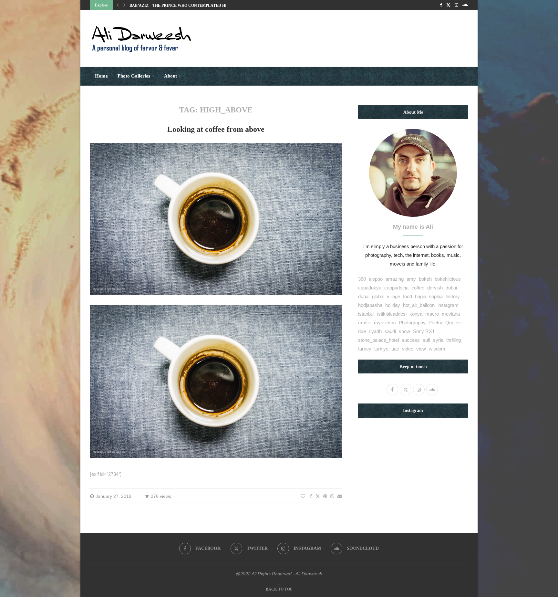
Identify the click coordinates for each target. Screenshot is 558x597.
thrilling (453, 340)
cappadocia (396, 287)
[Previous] (117, 5)
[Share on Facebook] (311, 496)
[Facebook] (441, 5)
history (453, 296)
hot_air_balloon (419, 305)
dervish (435, 287)
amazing (395, 279)
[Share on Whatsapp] (332, 496)
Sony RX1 (424, 331)
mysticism (385, 322)
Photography (412, 322)
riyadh (375, 331)
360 (362, 279)
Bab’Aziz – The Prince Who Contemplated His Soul (185, 5)
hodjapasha (370, 305)
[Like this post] (303, 496)
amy (411, 279)
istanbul (366, 314)
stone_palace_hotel (378, 340)
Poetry (435, 322)
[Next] (124, 5)
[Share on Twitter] (317, 496)
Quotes (453, 322)
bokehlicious (448, 279)
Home (101, 76)
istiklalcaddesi (392, 314)
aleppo (376, 279)
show (404, 331)
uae (395, 348)
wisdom (437, 348)
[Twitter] (448, 5)
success (411, 340)
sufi (426, 340)
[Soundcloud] (465, 5)
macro (432, 314)
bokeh (425, 279)
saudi (390, 331)
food (407, 296)
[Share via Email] (339, 496)
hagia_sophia (429, 296)
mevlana (451, 314)
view (421, 348)
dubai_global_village (379, 296)
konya (415, 314)
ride (362, 331)
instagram (448, 305)
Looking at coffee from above (215, 129)
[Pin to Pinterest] (325, 496)
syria (438, 340)
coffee (417, 287)
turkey (364, 348)
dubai (451, 287)
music (364, 322)
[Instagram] (456, 5)
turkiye (381, 348)
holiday (392, 305)
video (407, 348)
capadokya (369, 287)
